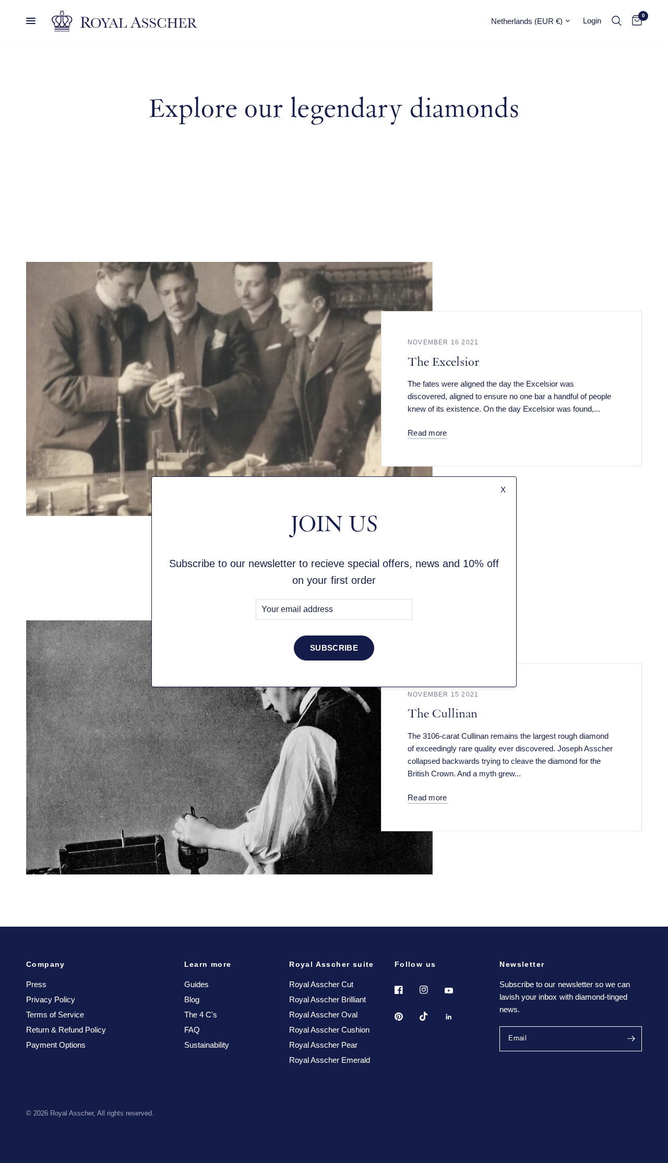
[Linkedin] (456, 1016)
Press (36, 984)
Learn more (208, 964)
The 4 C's (200, 1014)
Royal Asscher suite (331, 964)
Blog (191, 999)
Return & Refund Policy (66, 1029)
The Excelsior (443, 363)
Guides (196, 984)
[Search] (616, 21)
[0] (634, 21)
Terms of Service (55, 1014)
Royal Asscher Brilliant (327, 999)
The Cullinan (443, 715)
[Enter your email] (631, 1038)
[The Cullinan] (229, 747)
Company (45, 964)
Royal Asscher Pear (323, 1044)
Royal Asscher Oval (323, 1014)
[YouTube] (456, 990)
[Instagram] (431, 989)
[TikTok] (431, 1016)
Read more (427, 432)
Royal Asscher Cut (321, 984)
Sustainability (206, 1044)
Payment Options (56, 1044)
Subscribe (334, 647)
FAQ (192, 1029)
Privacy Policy (50, 999)
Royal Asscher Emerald (329, 1060)
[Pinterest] (406, 1016)
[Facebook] (406, 989)
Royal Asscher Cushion (329, 1029)
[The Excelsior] (229, 389)
